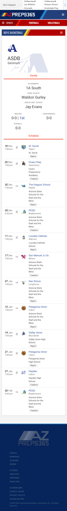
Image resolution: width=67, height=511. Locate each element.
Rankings (14, 457)
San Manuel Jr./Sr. (39, 257)
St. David (34, 147)
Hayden (33, 373)
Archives (14, 474)
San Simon (35, 283)
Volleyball (54, 23)
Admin (13, 464)
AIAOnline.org (17, 499)
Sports (9, 23)
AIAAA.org (15, 481)
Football (34, 23)
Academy (14, 460)
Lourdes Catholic (38, 237)
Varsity (33, 75)
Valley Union (35, 334)
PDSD (35, 212)
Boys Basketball (13, 33)
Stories (14, 470)
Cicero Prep (35, 164)
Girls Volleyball (9, 5)
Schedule (34, 135)
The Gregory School (39, 186)
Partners (14, 478)
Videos (13, 453)
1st (22, 118)
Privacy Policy (17, 495)
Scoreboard (16, 488)
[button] (65, 5)
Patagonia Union (38, 308)
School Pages (17, 491)
